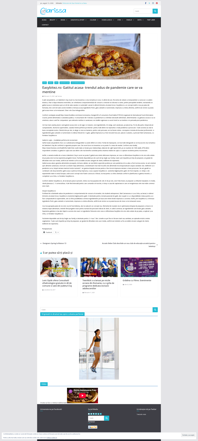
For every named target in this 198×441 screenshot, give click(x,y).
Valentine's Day (64, 82)
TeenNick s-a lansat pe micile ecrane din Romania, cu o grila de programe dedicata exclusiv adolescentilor (98, 284)
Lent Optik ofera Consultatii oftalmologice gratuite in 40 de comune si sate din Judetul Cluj (57, 283)
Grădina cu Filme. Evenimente (137, 280)
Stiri (119, 20)
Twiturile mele (141, 414)
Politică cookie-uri (52, 438)
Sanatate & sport (77, 20)
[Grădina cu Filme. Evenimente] (139, 259)
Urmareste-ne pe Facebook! (51, 409)
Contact (45, 25)
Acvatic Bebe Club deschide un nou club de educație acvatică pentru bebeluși (128, 244)
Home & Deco (107, 20)
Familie (129, 20)
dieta (44, 82)
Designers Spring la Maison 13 (54, 243)
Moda (63, 20)
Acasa (44, 20)
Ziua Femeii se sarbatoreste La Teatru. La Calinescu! (79, 3)
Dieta (139, 20)
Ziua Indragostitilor (78, 82)
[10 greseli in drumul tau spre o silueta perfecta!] (99, 349)
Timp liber (151, 20)
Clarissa (59, 96)
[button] (56, 19)
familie (50, 82)
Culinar (93, 20)
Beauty (52, 20)
